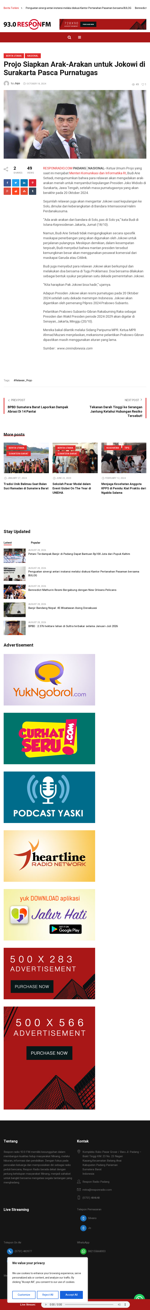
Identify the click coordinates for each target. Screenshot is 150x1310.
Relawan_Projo (23, 380)
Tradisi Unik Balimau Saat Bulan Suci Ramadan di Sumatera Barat (26, 486)
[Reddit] (15, 191)
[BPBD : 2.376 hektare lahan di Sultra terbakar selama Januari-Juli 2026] (15, 628)
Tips (127, 448)
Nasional (32, 55)
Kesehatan (112, 448)
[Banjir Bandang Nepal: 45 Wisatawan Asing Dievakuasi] (15, 610)
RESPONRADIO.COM (57, 168)
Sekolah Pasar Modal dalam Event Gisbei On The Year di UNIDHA (71, 488)
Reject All (47, 1295)
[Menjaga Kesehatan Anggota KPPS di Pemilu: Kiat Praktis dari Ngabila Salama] (124, 458)
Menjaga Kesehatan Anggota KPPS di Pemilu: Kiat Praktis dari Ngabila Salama (123, 488)
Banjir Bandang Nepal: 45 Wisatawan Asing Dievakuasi (62, 608)
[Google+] (7, 191)
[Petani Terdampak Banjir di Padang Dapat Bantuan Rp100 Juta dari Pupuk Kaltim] (15, 555)
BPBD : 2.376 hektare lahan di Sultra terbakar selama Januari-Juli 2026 (73, 626)
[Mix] (24, 191)
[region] (47, 1280)
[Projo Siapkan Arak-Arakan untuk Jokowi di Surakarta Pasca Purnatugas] (75, 124)
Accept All (71, 1295)
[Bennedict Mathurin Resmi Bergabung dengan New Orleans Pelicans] (15, 592)
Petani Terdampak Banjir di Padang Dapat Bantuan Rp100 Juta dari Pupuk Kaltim (79, 554)
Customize (24, 1295)
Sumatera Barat (18, 453)
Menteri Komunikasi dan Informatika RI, (98, 173)
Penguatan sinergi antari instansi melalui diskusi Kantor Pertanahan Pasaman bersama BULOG (62, 8)
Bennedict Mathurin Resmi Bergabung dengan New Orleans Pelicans (72, 590)
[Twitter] (15, 182)
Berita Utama (14, 55)
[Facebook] (7, 182)
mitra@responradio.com (97, 1190)
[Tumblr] (32, 191)
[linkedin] (24, 182)
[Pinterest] (32, 182)
